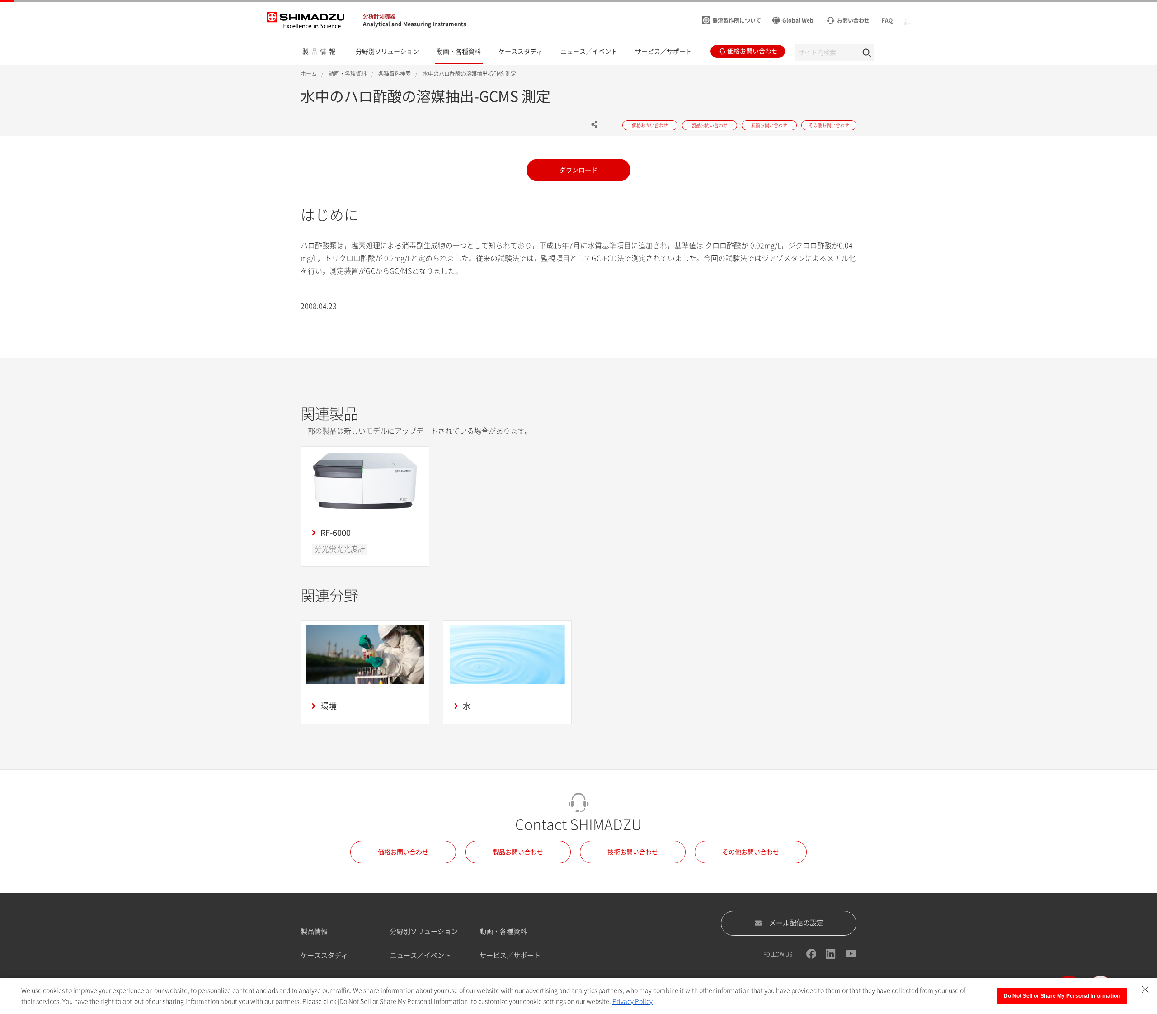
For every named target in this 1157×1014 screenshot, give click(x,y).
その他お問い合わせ (750, 852)
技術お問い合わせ (632, 852)
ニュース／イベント (420, 955)
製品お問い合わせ (518, 852)
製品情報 (314, 931)
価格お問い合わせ (403, 852)
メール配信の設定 (796, 922)
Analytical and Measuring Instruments (414, 24)
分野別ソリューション (424, 931)
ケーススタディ (324, 955)
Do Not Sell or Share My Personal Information (1062, 996)
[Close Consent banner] (1145, 990)
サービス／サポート (510, 955)
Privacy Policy (632, 1001)
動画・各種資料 (503, 931)
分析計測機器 (379, 16)
